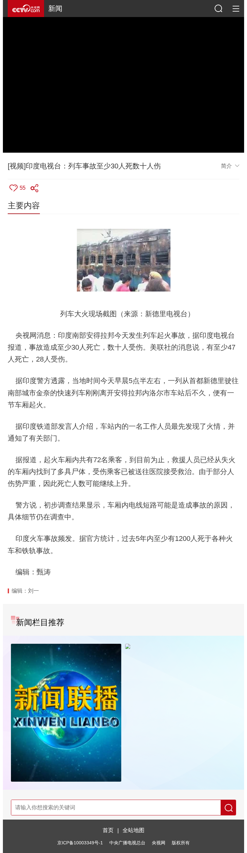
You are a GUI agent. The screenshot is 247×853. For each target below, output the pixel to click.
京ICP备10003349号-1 (80, 842)
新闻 (55, 8)
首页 (108, 830)
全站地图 (133, 830)
